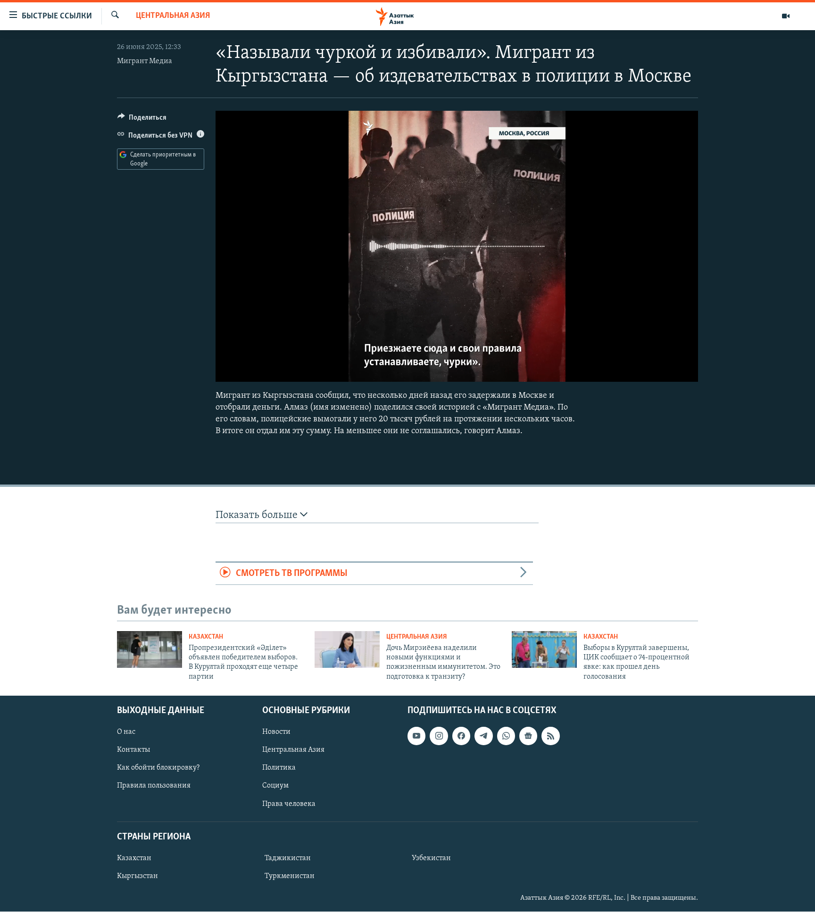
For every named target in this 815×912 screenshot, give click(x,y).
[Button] (141, 120)
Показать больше (258, 515)
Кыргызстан (137, 876)
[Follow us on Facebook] (461, 736)
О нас (126, 732)
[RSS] (550, 736)
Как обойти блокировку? (158, 768)
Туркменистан (290, 876)
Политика (279, 768)
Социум (275, 786)
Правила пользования (154, 786)
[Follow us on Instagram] (439, 736)
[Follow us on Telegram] (483, 736)
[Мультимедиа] (786, 16)
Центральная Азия (173, 16)
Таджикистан (288, 858)
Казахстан (206, 637)
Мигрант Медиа (144, 61)
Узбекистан (431, 858)
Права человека (289, 804)
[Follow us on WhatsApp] (506, 736)
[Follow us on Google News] (528, 736)
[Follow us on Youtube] (416, 736)
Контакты (133, 750)
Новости (276, 732)
